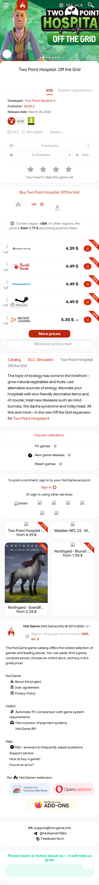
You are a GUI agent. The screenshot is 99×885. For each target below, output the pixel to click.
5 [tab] (53, 57)
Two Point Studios (38, 101)
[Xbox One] (84, 200)
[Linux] (66, 200)
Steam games (45, 464)
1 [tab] (40, 57)
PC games (42, 446)
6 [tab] (56, 57)
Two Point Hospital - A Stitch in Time (38, 531)
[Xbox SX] (57, 208)
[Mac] (75, 200)
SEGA (28, 106)
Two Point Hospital (29, 418)
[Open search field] (91, 5)
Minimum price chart (53, 344)
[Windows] (57, 200)
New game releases (49, 455)
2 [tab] (43, 57)
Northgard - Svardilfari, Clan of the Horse (42, 607)
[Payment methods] (18, 204)
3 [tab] (46, 57)
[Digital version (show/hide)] (33, 204)
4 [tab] (49, 57)
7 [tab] (59, 57)
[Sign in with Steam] (21, 503)
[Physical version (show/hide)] (42, 204)
